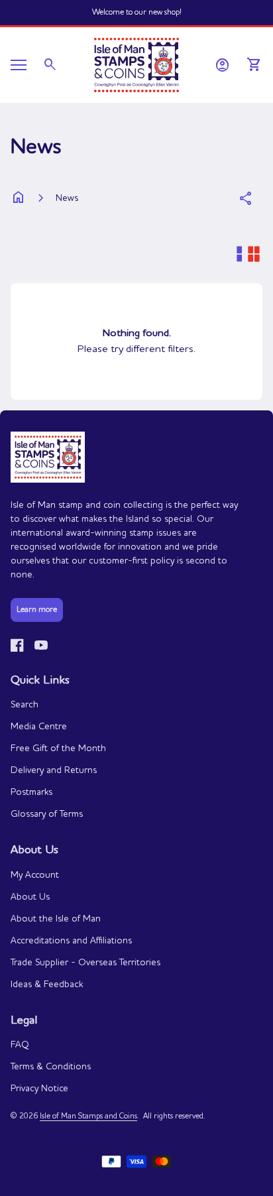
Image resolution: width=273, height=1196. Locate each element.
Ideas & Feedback (47, 984)
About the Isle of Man (56, 919)
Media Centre (39, 726)
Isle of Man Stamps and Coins (88, 1116)
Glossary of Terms (47, 814)
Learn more (37, 610)
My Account (35, 875)
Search (24, 704)
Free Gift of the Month (58, 748)
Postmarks (31, 792)
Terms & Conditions (51, 1066)
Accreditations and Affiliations (71, 940)
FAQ (20, 1044)
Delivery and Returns (54, 770)
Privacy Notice (39, 1088)
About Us (30, 897)
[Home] (136, 63)
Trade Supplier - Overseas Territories (85, 962)
